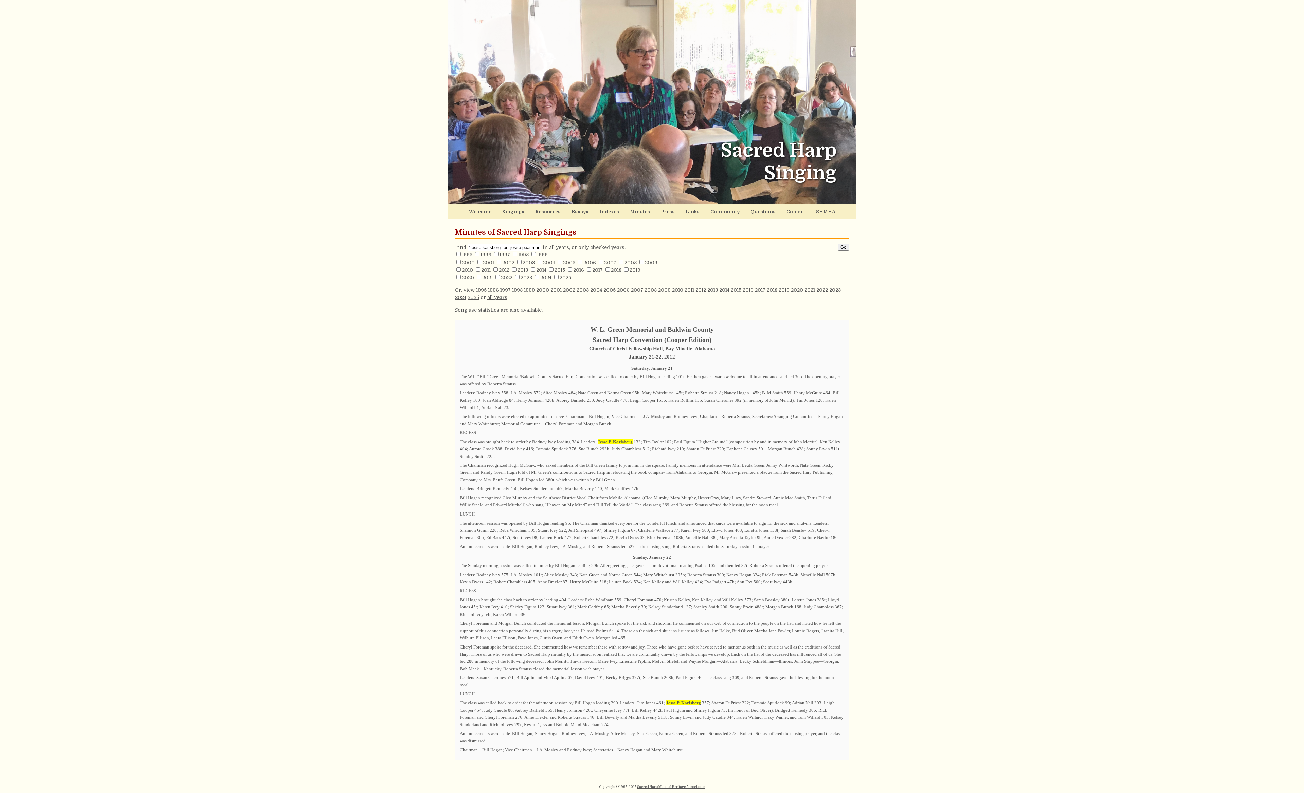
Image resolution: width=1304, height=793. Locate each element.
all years (497, 297)
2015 (560, 270)
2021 (487, 278)
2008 (630, 262)
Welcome (480, 211)
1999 (542, 254)
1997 (505, 254)
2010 (467, 270)
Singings (513, 211)
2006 (589, 262)
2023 (526, 278)
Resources (548, 211)
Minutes (640, 211)
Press (668, 211)
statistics (488, 310)
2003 (529, 262)
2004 (549, 262)
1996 (486, 254)
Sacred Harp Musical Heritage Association (671, 787)
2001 (488, 262)
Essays (580, 211)
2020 (468, 278)
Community (725, 211)
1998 (523, 254)
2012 (504, 270)
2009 (651, 262)
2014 (541, 270)
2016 (578, 270)
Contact (795, 211)
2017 (597, 270)
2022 (506, 278)
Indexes (609, 211)
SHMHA (825, 211)
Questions (763, 211)
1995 (467, 254)
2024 (545, 278)
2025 (565, 278)
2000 (468, 262)
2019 (635, 270)
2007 (610, 262)
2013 (523, 270)
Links (693, 211)
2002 (508, 262)
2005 (569, 262)
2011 (486, 270)
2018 (616, 270)
